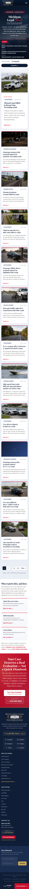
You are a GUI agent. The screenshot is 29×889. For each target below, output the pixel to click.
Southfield (4, 793)
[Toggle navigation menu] (26, 2)
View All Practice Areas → (8, 781)
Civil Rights (4, 775)
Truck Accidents (5, 762)
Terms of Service (16, 881)
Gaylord (3, 812)
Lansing (3, 804)
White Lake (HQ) (5, 790)
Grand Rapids (4, 795)
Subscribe (22, 863)
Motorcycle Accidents (7, 764)
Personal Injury (5, 756)
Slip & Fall (3, 770)
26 (18, 568)
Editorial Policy (15, 879)
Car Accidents (5, 759)
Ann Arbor (4, 798)
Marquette (4, 815)
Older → (23, 568)
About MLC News (7, 879)
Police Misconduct (6, 773)
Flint (2, 801)
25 (14, 568)
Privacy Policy (7, 881)
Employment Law (5, 778)
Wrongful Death (5, 767)
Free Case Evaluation (8, 837)
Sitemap (23, 881)
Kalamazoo (4, 806)
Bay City (3, 809)
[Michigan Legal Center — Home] (8, 3)
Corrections (23, 879)
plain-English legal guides (19, 649)
